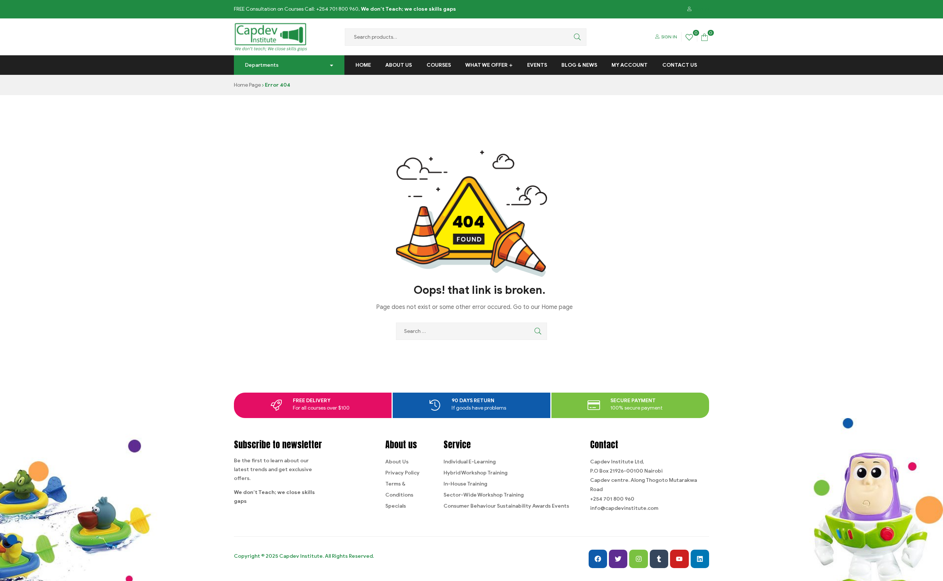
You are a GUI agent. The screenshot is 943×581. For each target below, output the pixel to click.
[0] (689, 36)
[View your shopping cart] (704, 36)
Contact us (679, 65)
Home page (557, 307)
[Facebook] (598, 559)
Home (363, 65)
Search (575, 37)
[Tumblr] (659, 559)
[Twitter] (618, 559)
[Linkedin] (700, 559)
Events (537, 65)
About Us (398, 65)
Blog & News (579, 65)
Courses (439, 65)
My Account (629, 65)
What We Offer (486, 65)
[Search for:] (471, 331)
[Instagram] (638, 559)
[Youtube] (679, 559)
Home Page (247, 85)
